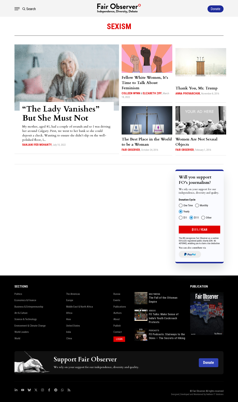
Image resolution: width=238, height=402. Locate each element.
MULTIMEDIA (154, 294)
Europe (69, 300)
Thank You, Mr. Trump (196, 88)
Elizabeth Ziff (152, 93)
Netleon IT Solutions (215, 394)
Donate (208, 362)
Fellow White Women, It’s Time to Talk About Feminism (145, 83)
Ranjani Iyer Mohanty (37, 144)
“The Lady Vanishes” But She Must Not (60, 114)
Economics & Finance (25, 300)
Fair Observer (131, 149)
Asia (68, 319)
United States (73, 325)
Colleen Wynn (131, 93)
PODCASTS (154, 330)
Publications (119, 306)
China (69, 338)
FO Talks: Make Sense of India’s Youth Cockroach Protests (163, 318)
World (17, 338)
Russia (116, 294)
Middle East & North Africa (79, 306)
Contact (117, 332)
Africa (69, 313)
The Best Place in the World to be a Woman (147, 142)
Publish (117, 325)
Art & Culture (21, 313)
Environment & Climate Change (30, 325)
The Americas (73, 294)
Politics (18, 294)
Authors (117, 313)
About (116, 319)
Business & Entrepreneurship (28, 306)
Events (116, 300)
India (68, 332)
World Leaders (21, 332)
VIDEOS (152, 310)
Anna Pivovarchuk (187, 93)
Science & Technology (25, 319)
